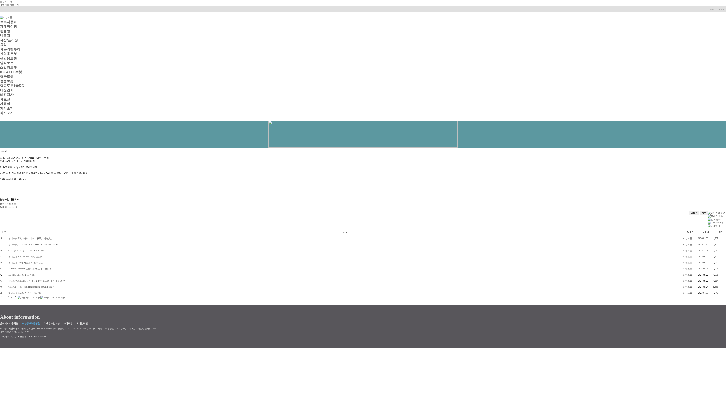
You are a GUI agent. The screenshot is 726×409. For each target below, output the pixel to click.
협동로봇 (7, 76)
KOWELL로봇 (11, 72)
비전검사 (7, 90)
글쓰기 (694, 212)
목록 (703, 212)
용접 (3, 45)
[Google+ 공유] (716, 222)
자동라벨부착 (10, 49)
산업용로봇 (8, 54)
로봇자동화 (8, 22)
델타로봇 (7, 63)
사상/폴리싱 (9, 40)
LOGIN (711, 9)
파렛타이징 (8, 26)
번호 (4, 232)
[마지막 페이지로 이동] (52, 297)
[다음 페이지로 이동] (29, 297)
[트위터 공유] (715, 216)
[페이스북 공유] (716, 213)
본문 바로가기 (7, 1)
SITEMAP (720, 9)
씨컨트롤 (687, 238)
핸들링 (5, 31)
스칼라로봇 (8, 67)
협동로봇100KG (12, 85)
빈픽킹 (5, 35)
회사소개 (7, 108)
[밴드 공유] (714, 219)
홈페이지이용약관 (9, 323)
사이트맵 (68, 323)
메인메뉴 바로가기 (9, 4)
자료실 (5, 99)
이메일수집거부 (52, 323)
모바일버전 (82, 323)
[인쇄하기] (714, 225)
